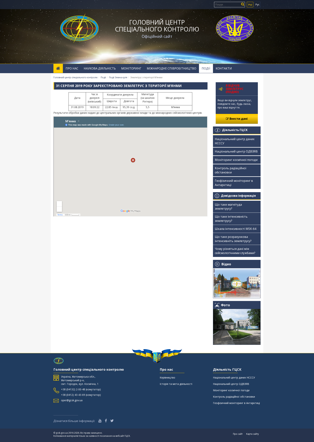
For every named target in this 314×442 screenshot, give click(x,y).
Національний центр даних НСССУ (234, 141)
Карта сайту (252, 433)
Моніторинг (131, 68)
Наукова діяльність (100, 68)
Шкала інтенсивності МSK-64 (235, 229)
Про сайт (238, 433)
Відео (226, 264)
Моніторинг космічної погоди (236, 160)
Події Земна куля (118, 77)
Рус (257, 4)
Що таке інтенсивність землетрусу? (231, 219)
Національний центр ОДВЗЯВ (236, 151)
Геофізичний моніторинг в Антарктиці (234, 183)
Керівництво (167, 377)
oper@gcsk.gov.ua (71, 400)
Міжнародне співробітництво (171, 68)
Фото (225, 305)
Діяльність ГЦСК (234, 130)
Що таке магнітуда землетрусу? (228, 207)
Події (206, 68)
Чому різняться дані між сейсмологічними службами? (235, 251)
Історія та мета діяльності (176, 384)
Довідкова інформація (238, 196)
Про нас (72, 68)
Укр (250, 4)
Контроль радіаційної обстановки (230, 170)
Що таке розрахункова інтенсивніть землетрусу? (233, 239)
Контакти (224, 68)
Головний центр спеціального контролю (157, 25)
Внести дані (238, 119)
